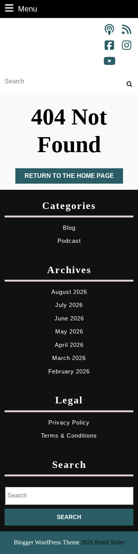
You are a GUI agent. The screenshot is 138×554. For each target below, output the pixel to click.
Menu (27, 8)
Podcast (69, 240)
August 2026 (69, 292)
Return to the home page (74, 178)
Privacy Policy (69, 422)
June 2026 (69, 318)
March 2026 (69, 358)
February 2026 (69, 371)
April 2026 (69, 345)
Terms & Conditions (69, 435)
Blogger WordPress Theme (46, 542)
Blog (69, 227)
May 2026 (69, 331)
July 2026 (69, 305)
